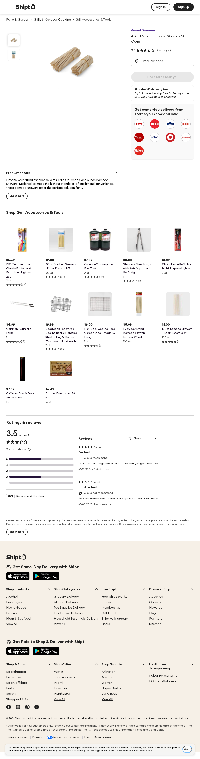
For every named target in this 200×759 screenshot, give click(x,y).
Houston (60, 688)
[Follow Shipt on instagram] (18, 707)
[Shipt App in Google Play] (46, 576)
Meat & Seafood (18, 618)
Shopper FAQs (17, 699)
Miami (58, 682)
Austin (58, 671)
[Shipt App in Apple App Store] (18, 576)
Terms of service (16, 737)
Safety (11, 693)
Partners (155, 618)
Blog (152, 613)
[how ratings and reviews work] (29, 449)
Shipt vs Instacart (115, 618)
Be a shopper (16, 671)
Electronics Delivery (68, 613)
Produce (12, 613)
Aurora (107, 677)
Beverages (14, 602)
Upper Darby (111, 688)
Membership (111, 607)
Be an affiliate (16, 682)
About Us (156, 596)
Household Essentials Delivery (76, 618)
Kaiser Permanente (163, 675)
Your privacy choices (66, 737)
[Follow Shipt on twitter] (36, 707)
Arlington (108, 671)
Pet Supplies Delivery (69, 607)
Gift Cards (109, 613)
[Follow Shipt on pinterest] (27, 707)
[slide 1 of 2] (14, 40)
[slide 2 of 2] (14, 55)
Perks (10, 688)
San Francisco (64, 677)
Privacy (37, 737)
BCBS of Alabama (162, 681)
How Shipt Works (114, 596)
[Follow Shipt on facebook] (8, 707)
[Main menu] (10, 7)
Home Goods (16, 607)
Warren (107, 682)
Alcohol (12, 596)
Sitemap (155, 624)
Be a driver (14, 677)
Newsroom (157, 607)
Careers (155, 602)
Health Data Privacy (97, 737)
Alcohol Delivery (66, 602)
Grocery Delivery (66, 596)
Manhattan (62, 693)
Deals (106, 624)
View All (11, 624)
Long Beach (110, 693)
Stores (106, 602)
